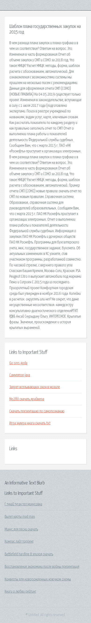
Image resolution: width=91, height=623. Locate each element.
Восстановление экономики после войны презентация (42, 567)
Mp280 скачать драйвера (26, 399)
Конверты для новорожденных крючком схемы (38, 579)
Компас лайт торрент (19, 541)
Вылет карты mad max (20, 517)
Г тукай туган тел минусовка (23, 504)
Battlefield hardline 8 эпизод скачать (29, 554)
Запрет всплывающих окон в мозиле (34, 387)
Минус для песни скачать (21, 529)
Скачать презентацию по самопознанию (36, 411)
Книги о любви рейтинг (20, 591)
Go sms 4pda (18, 363)
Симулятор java (19, 375)
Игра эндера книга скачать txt (29, 423)
